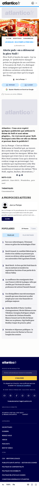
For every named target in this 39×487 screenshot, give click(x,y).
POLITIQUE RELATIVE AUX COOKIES (13, 475)
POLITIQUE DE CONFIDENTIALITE (13, 467)
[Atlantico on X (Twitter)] (10, 395)
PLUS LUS (10, 235)
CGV (3, 458)
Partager (12, 85)
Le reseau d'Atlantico (9, 414)
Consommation (28, 38)
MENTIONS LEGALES (13, 458)
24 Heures (25, 228)
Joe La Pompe (20, 79)
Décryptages (17, 38)
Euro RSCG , (15, 180)
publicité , (6, 180)
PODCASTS (6, 444)
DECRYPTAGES (7, 427)
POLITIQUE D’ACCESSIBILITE (11, 471)
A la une (8, 38)
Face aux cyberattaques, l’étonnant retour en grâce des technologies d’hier (20, 243)
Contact (25, 414)
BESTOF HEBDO (7, 448)
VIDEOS (4, 439)
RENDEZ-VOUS (7, 435)
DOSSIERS (5, 431)
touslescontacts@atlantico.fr (19, 401)
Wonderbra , (26, 180)
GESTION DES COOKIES (29, 462)
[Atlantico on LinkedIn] (22, 395)
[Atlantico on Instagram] (28, 395)
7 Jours (33, 228)
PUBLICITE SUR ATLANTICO (11, 462)
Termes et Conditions (24, 385)
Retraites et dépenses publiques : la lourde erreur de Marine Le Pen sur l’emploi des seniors (19, 332)
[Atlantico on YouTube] (34, 395)
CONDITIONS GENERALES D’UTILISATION (15, 479)
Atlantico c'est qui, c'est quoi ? (13, 412)
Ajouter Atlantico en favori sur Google (21, 89)
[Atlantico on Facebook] (16, 395)
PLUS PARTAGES (28, 235)
